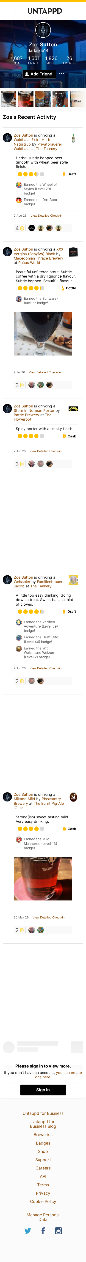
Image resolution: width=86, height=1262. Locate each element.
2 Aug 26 (20, 215)
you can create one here (58, 1074)
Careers (43, 1168)
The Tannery (46, 148)
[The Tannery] (31, 228)
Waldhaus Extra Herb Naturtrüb (32, 141)
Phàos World (29, 262)
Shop (43, 1151)
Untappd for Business (43, 1113)
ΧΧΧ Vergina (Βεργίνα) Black (38, 251)
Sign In (43, 1089)
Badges (43, 1143)
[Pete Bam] (58, 228)
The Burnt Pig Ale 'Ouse (39, 805)
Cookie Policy (43, 1201)
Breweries (43, 1134)
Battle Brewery (26, 415)
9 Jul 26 (19, 372)
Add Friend (41, 74)
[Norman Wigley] (31, 385)
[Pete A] (40, 385)
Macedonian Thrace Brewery (38, 258)
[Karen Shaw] (49, 228)
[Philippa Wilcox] (40, 464)
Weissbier (22, 581)
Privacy (43, 1193)
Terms (43, 1184)
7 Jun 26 (20, 451)
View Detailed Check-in (46, 215)
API (43, 1176)
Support (43, 1159)
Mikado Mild (24, 798)
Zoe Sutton (23, 135)
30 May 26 (21, 917)
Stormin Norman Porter (34, 410)
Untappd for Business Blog (43, 1124)
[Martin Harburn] (40, 228)
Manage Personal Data (43, 1217)
